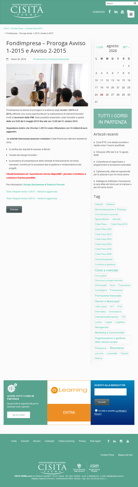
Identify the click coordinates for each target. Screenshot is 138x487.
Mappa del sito (125, 454)
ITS (123, 316)
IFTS (120, 306)
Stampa (14, 209)
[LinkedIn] (116, 11)
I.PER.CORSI (101, 306)
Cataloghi (49, 440)
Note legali (95, 440)
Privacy (82, 440)
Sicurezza (117, 347)
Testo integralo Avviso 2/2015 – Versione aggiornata (31, 198)
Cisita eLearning (66, 440)
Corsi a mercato (106, 270)
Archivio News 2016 (34, 28)
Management (102, 327)
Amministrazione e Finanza (110, 209)
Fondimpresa (39, 58)
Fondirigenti (101, 290)
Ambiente (110, 204)
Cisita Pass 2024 (103, 243)
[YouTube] (122, 11)
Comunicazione (104, 259)
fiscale (112, 285)
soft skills (99, 353)
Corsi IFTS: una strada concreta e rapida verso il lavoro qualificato (111, 144)
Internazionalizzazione (106, 316)
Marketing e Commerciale (109, 332)
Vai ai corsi (19, 414)
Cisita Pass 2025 (103, 249)
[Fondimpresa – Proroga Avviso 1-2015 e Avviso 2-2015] (47, 85)
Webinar (99, 358)
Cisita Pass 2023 (103, 239)
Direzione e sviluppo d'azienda (108, 280)
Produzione (100, 348)
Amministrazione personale (106, 214)
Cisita (14, 440)
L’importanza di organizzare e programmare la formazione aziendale (112, 163)
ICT (112, 306)
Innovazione (115, 311)
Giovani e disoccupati (107, 301)
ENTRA (69, 412)
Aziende (116, 219)
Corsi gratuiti (101, 275)
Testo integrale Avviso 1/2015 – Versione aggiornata (31, 191)
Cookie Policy (107, 454)
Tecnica (124, 353)
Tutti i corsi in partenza (113, 118)
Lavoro (98, 321)
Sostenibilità (112, 353)
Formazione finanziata (58, 58)
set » (126, 47)
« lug (99, 47)
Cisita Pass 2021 (103, 229)
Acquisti (99, 204)
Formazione (116, 290)
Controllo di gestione (105, 264)
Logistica (120, 322)
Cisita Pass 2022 (103, 234)
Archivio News (17, 28)
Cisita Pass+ (101, 224)
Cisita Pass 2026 (103, 254)
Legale (108, 321)
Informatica (100, 311)
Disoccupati (101, 285)
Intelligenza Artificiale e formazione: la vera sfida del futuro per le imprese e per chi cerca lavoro (113, 184)
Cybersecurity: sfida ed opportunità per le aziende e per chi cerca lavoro (112, 173)
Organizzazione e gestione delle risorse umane (110, 340)
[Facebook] (110, 11)
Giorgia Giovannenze (34, 184)
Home (6, 28)
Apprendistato (102, 219)
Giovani (37, 440)
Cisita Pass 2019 (119, 224)
